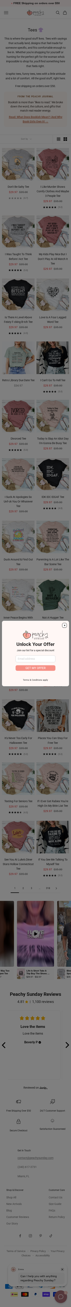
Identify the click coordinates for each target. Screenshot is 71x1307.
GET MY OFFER (35, 668)
